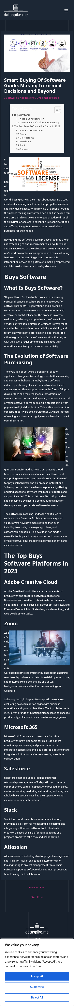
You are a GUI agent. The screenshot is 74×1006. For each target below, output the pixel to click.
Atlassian (24, 149)
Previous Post (37, 887)
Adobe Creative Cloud (31, 130)
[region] (37, 972)
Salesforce (25, 141)
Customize (37, 986)
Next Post (37, 897)
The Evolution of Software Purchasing (39, 122)
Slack (22, 145)
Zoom (23, 134)
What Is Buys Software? (32, 119)
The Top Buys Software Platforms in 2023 (37, 126)
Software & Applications (20, 97)
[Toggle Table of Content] (55, 109)
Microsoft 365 (27, 138)
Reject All (37, 997)
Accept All (37, 976)
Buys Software (22, 115)
